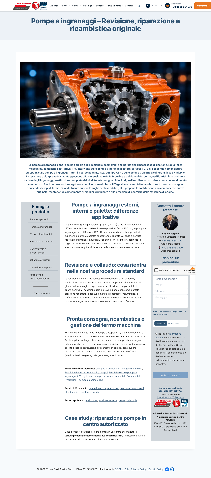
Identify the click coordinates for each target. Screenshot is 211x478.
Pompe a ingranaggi (41, 226)
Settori (99, 5)
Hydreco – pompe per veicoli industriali (104, 376)
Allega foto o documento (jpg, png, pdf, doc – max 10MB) (169, 312)
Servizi (75, 5)
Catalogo (87, 5)
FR (161, 6)
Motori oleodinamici (41, 234)
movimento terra (108, 400)
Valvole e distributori (41, 241)
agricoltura (91, 400)
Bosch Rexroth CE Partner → (170, 397)
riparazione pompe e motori (104, 388)
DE (156, 6)
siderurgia (131, 400)
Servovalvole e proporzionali (38, 250)
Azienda (54, 5)
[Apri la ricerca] (138, 5)
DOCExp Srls (122, 469)
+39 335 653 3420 (172, 247)
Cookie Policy (155, 469)
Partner (64, 5)
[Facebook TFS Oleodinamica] (167, 469)
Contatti (129, 5)
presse (121, 400)
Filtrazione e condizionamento (39, 276)
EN (152, 6)
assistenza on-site (89, 392)
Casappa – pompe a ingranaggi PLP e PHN (119, 368)
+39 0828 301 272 (172, 240)
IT (148, 6)
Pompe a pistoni (39, 219)
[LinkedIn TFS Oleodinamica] (172, 469)
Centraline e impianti (41, 267)
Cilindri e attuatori (40, 259)
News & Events (114, 5)
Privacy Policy (138, 469)
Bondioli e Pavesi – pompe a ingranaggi (86, 372)
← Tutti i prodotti (40, 293)
